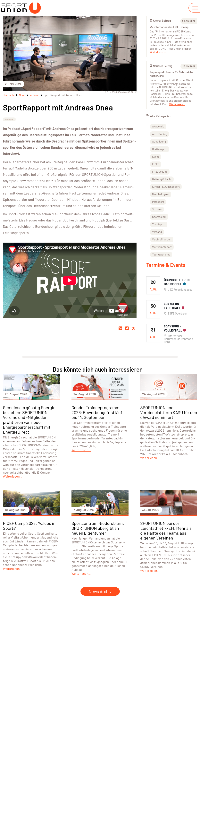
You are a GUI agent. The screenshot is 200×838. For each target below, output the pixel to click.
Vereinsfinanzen (161, 239)
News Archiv (100, 591)
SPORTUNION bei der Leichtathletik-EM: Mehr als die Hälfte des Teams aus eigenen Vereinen (166, 530)
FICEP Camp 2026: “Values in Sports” (29, 526)
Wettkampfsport (162, 246)
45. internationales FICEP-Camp (169, 27)
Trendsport (158, 224)
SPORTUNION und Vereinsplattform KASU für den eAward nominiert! (168, 412)
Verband (34, 95)
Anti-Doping (159, 134)
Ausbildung (159, 141)
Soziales (157, 209)
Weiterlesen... (158, 52)
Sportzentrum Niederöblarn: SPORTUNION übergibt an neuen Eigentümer (97, 528)
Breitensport (159, 149)
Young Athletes (161, 254)
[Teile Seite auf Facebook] (127, 328)
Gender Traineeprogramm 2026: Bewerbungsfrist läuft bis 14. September (97, 412)
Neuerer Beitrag (162, 66)
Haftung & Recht (162, 179)
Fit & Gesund (160, 171)
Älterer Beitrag (162, 20)
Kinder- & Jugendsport (166, 186)
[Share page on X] (134, 328)
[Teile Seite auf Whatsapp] (120, 328)
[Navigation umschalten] (195, 8)
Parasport (158, 201)
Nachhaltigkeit (160, 194)
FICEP (155, 164)
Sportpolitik (159, 216)
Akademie (158, 126)
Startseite (9, 95)
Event (155, 156)
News (22, 95)
